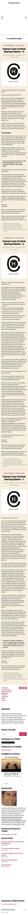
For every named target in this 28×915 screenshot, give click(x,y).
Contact (3, 700)
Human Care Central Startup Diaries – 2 (14, 242)
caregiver (16, 223)
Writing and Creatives (4, 694)
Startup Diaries (19, 45)
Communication (6, 689)
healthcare (9, 226)
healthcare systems (8, 229)
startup (5, 231)
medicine (15, 229)
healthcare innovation (17, 228)
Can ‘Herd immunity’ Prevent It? (10, 848)
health (4, 226)
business (5, 223)
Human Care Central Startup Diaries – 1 (14, 478)
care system (11, 223)
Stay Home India (6, 865)
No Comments (14, 57)
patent (19, 229)
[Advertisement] (14, 20)
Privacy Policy (4, 912)
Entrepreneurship (9, 45)
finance (21, 224)
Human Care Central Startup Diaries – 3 (14, 50)
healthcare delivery (17, 226)
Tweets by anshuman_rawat (9, 834)
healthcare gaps (7, 228)
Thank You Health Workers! (9, 860)
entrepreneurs (6, 224)
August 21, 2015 (21, 55)
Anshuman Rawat (14, 3)
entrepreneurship (15, 224)
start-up (24, 229)
